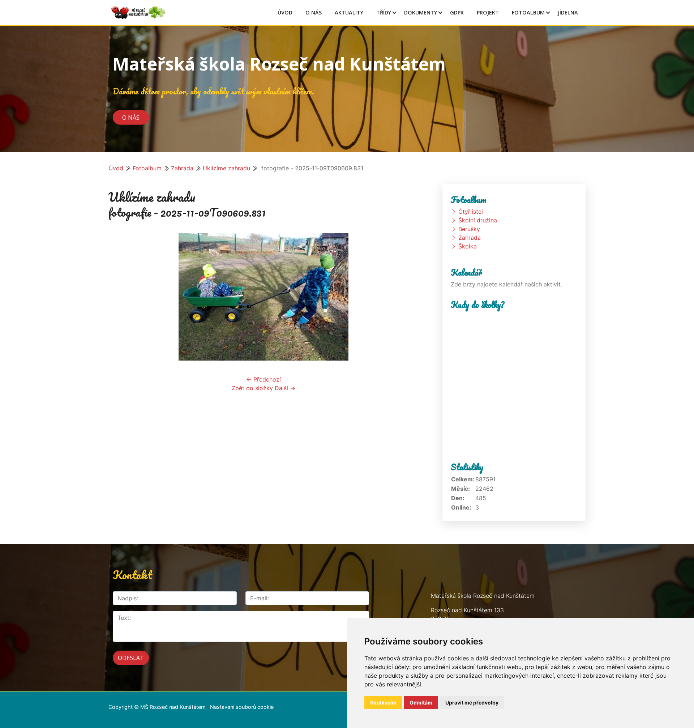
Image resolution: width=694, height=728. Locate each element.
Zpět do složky (252, 388)
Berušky (469, 229)
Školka (467, 246)
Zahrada (182, 168)
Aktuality (349, 12)
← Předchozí (263, 379)
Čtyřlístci (470, 211)
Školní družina (477, 220)
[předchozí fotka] (120, 297)
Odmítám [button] (421, 702)
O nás (131, 117)
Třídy (383, 12)
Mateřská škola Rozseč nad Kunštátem (279, 64)
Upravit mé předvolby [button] (471, 702)
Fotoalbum (528, 12)
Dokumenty (420, 12)
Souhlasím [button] (383, 702)
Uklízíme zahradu (226, 168)
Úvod (285, 12)
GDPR (457, 12)
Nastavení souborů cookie (242, 707)
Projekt (488, 12)
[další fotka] (407, 297)
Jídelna (568, 12)
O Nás (313, 12)
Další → (285, 388)
